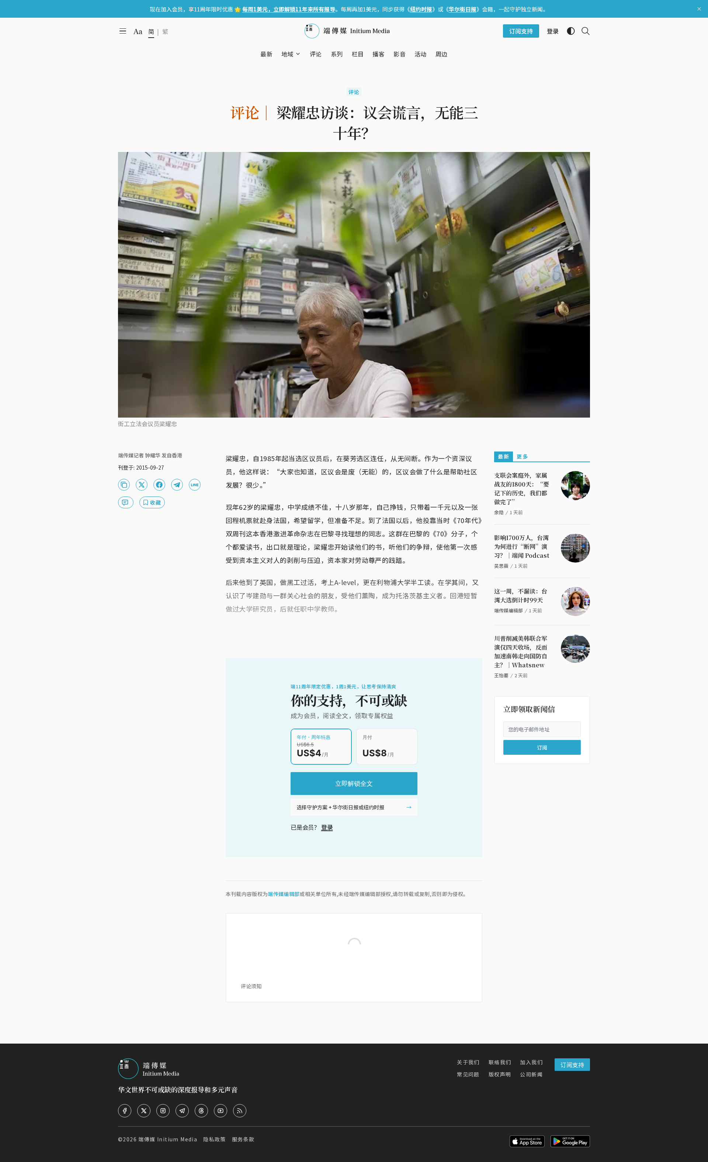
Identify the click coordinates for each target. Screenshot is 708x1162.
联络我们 (500, 1062)
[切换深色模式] (567, 31)
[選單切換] (298, 54)
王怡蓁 (501, 675)
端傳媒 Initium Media (167, 1139)
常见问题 (468, 1074)
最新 (503, 456)
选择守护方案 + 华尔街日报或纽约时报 (340, 807)
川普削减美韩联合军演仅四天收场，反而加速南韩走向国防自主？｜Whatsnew (520, 651)
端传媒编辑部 (283, 894)
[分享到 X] (142, 485)
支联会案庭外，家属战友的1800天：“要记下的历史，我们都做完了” (521, 488)
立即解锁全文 (354, 783)
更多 (522, 456)
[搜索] (582, 31)
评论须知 (251, 986)
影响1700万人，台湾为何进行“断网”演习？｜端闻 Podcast (521, 546)
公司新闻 (531, 1074)
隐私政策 (214, 1139)
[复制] (124, 485)
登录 (327, 827)
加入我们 (531, 1062)
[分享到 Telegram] (177, 485)
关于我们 (468, 1062)
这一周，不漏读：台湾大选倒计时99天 (520, 595)
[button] (287, 54)
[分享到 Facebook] (159, 485)
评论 (354, 92)
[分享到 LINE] (195, 485)
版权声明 (500, 1074)
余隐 (499, 512)
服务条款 (243, 1139)
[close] (699, 9)
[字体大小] (137, 31)
